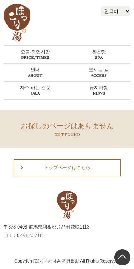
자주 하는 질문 (35, 87)
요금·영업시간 (35, 51)
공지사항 (98, 87)
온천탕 (99, 51)
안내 (35, 69)
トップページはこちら (67, 167)
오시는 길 (99, 69)
